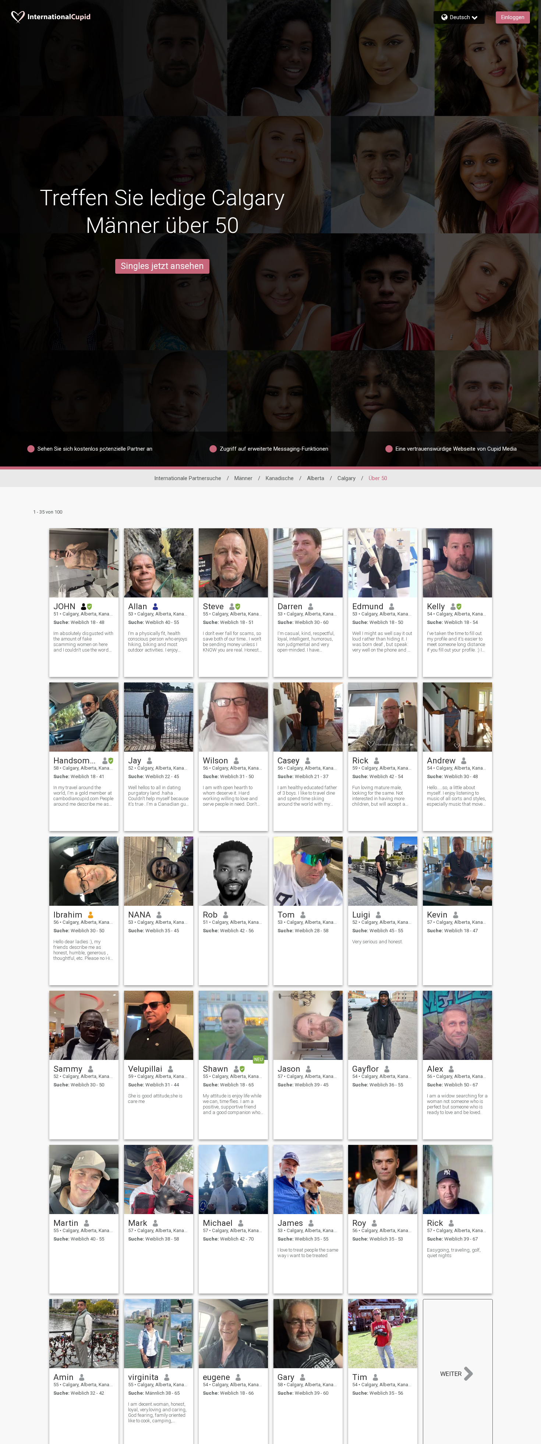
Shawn (215, 1069)
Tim (359, 1377)
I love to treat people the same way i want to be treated (307, 1252)
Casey (288, 760)
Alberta (315, 478)
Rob (210, 914)
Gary (285, 1377)
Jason (288, 1069)
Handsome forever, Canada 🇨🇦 (75, 760)
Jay (134, 760)
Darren (290, 606)
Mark (137, 1223)
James (290, 1223)
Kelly (436, 606)
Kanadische (280, 478)
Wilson (215, 760)
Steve (213, 606)
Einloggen (512, 17)
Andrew (441, 760)
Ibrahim (67, 914)
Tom (286, 914)
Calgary (346, 478)
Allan (137, 606)
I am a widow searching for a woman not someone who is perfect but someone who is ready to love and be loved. (457, 1104)
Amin (63, 1377)
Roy (359, 1223)
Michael (218, 1223)
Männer (243, 478)
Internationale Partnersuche (187, 478)
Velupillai (145, 1069)
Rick (360, 760)
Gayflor (365, 1069)
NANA (139, 914)
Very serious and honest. (377, 941)
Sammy (67, 1069)
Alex (435, 1069)
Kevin (437, 914)
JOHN (64, 606)
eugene (216, 1377)
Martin (65, 1223)
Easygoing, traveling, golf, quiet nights (454, 1252)
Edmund (367, 606)
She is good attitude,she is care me (155, 1098)
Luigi (361, 914)
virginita (143, 1377)
